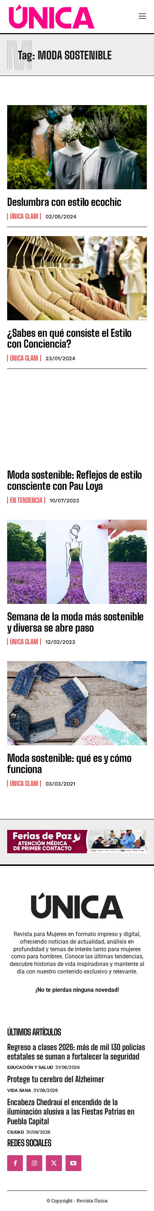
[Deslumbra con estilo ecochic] (77, 147)
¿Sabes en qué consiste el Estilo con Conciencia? (69, 338)
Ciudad (15, 1132)
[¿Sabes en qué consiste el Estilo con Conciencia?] (77, 278)
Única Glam (24, 216)
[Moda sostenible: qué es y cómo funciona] (77, 703)
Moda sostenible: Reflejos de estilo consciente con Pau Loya (74, 480)
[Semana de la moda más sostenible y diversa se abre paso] (77, 562)
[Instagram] (34, 1163)
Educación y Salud (30, 1067)
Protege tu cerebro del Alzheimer (55, 1079)
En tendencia (26, 500)
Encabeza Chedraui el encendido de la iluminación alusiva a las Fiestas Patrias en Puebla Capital (70, 1111)
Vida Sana (19, 1090)
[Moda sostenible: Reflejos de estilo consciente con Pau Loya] (77, 420)
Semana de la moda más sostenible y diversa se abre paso (75, 622)
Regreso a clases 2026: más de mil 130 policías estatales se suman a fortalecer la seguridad (76, 1051)
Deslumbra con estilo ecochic (64, 202)
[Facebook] (15, 1163)
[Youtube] (73, 1163)
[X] (54, 1163)
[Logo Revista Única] (51, 17)
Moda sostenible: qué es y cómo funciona (69, 763)
